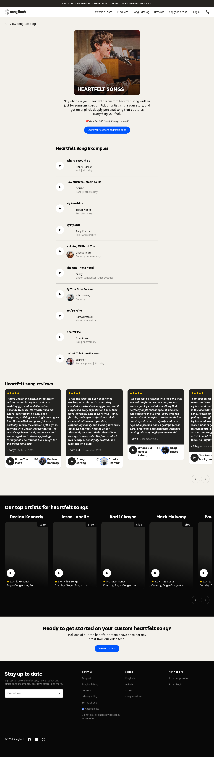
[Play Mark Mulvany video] (155, 573)
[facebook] (29, 740)
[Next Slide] (205, 479)
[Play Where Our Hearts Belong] (133, 450)
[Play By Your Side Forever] (60, 294)
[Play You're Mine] (60, 316)
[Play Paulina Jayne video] (204, 573)
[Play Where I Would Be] (60, 166)
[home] (15, 12)
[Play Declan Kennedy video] (11, 573)
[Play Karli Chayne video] (107, 573)
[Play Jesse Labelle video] (59, 573)
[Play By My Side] (60, 230)
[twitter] (43, 740)
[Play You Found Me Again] (195, 458)
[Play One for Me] (60, 337)
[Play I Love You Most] (10, 461)
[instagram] (36, 740)
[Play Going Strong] (72, 461)
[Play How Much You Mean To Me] (60, 187)
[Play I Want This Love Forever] (60, 358)
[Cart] (207, 12)
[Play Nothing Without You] (60, 251)
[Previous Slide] (196, 479)
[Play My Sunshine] (60, 208)
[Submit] (59, 693)
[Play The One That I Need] (60, 273)
